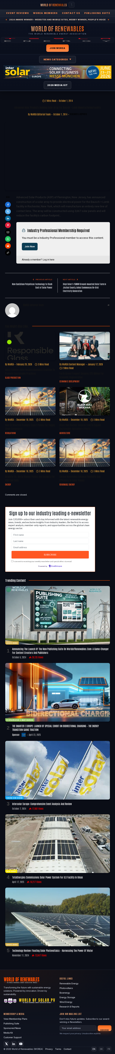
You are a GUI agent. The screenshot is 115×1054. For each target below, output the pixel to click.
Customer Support (13, 1037)
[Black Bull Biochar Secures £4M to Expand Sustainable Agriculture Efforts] (84, 401)
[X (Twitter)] (6, 1044)
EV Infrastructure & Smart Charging (19, 720)
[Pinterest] (8, 225)
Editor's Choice (12, 643)
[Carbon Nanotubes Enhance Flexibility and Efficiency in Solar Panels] (84, 453)
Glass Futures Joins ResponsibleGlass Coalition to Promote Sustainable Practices (30, 371)
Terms (58, 1049)
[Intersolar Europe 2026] (57, 72)
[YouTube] (21, 1044)
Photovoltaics (66, 988)
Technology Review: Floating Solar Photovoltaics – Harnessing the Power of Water (52, 950)
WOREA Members (45, 13)
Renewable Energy (67, 484)
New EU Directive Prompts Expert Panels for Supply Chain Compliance (30, 426)
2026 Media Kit (57, 85)
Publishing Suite (97, 13)
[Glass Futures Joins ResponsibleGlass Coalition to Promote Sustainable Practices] (30, 346)
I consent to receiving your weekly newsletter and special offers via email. (43, 561)
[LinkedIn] (8, 218)
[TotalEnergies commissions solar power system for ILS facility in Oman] (57, 843)
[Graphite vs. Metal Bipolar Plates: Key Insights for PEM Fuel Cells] (30, 453)
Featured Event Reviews (14, 798)
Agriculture (64, 433)
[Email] (8, 232)
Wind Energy (66, 1002)
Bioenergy (65, 992)
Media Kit (8, 1032)
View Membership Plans (15, 1019)
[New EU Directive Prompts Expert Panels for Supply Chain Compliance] (30, 401)
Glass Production (13, 377)
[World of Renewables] (10, 1001)
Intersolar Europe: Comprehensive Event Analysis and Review (42, 803)
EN (94, 1049)
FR (109, 1049)
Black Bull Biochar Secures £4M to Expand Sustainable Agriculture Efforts (80, 426)
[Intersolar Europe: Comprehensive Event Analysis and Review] (57, 770)
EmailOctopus (56, 566)
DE (101, 1049)
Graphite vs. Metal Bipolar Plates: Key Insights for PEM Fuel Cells (30, 478)
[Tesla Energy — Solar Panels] (57, 40)
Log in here (48, 259)
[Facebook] (8, 204)
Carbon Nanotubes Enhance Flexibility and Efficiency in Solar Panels (79, 478)
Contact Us (71, 13)
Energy (8, 484)
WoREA (11, 364)
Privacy (49, 1049)
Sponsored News (12, 1028)
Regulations (10, 433)
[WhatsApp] (8, 239)
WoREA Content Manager (73, 364)
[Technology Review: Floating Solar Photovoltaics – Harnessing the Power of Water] (57, 917)
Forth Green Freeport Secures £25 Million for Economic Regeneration (81, 375)
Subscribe (104, 1030)
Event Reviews (17, 13)
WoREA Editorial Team (41, 114)
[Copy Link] (8, 253)
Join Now (30, 246)
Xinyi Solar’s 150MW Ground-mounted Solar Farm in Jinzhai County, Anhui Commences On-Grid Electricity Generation (84, 287)
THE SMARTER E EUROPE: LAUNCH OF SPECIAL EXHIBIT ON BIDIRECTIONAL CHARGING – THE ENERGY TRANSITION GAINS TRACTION (55, 727)
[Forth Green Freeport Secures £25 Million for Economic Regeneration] (84, 346)
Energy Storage (67, 997)
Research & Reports (78, 114)
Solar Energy (11, 871)
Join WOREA (57, 48)
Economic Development (69, 381)
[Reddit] (8, 246)
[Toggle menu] (72, 5)
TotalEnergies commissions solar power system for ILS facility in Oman (47, 877)
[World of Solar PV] (37, 1001)
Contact (67, 1049)
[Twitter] (8, 211)
